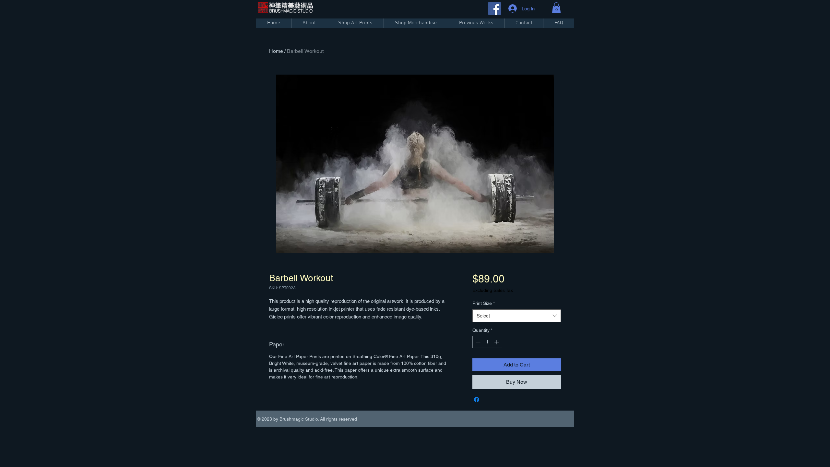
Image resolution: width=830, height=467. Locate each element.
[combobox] (516, 315)
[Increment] (497, 342)
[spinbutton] (487, 342)
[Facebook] (494, 8)
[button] (556, 7)
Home (276, 51)
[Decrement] (477, 342)
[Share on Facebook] (476, 399)
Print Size (483, 303)
